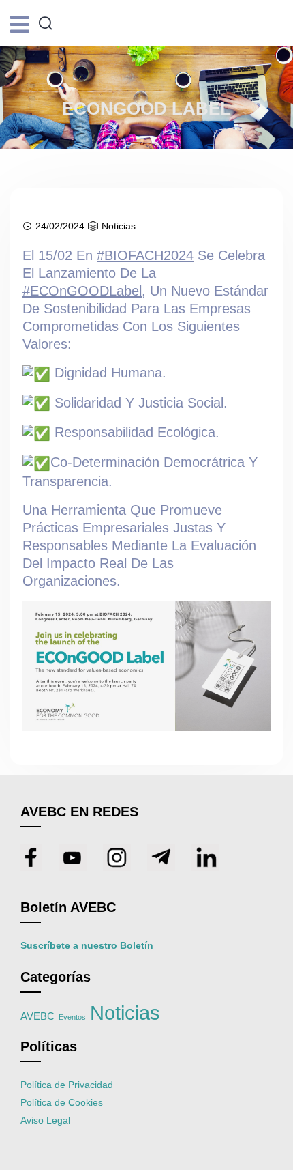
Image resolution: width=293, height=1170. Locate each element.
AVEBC (37, 1016)
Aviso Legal (45, 1120)
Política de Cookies (61, 1102)
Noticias (119, 225)
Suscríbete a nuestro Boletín (86, 945)
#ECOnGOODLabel (82, 290)
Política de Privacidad (66, 1084)
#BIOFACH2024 (145, 255)
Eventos (72, 1017)
